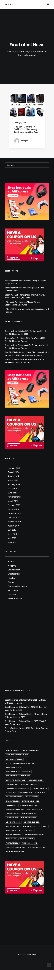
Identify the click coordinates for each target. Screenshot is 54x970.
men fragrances (12, 814)
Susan (7, 331)
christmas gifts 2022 (29, 784)
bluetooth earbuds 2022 (15, 780)
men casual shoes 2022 (15, 809)
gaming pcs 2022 (12, 801)
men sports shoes (13, 822)
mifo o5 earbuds (29, 826)
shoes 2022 (43, 826)
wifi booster (11, 830)
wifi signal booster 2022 (15, 847)
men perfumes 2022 (29, 814)
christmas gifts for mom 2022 (17, 788)
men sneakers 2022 (28, 818)
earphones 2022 (26, 793)
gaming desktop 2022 (14, 797)
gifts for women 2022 (30, 801)
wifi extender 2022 (26, 830)
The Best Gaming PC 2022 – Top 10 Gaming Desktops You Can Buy (26, 129)
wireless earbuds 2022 (37, 847)
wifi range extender (13, 835)
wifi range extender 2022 (34, 835)
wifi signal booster (29, 843)
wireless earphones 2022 (15, 851)
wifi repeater (11, 839)
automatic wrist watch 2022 (17, 755)
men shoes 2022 (12, 818)
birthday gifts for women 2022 (18, 776)
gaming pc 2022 (31, 797)
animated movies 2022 (30, 751)
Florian (7, 359)
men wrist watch (12, 826)
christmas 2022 (12, 784)
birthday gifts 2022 (13, 767)
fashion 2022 (40, 793)
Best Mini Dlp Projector (14, 352)
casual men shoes (35, 780)
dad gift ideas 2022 (40, 788)
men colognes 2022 (34, 809)
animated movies (12, 751)
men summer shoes (31, 822)
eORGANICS (31, 954)
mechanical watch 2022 (29, 805)
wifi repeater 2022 (26, 839)
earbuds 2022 (11, 793)
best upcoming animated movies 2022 (20, 763)
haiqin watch (11, 805)
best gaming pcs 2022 (14, 759)
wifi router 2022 (12, 843)
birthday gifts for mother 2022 (18, 772)
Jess (7, 338)
